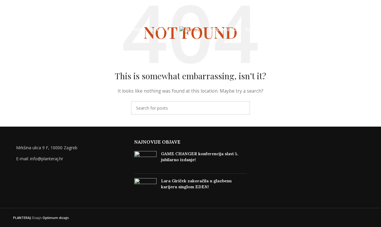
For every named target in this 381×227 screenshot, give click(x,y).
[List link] (69, 159)
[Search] (15, 30)
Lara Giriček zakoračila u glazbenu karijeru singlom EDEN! (196, 183)
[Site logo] (190, 29)
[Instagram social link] (362, 30)
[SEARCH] (243, 108)
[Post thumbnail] (145, 160)
